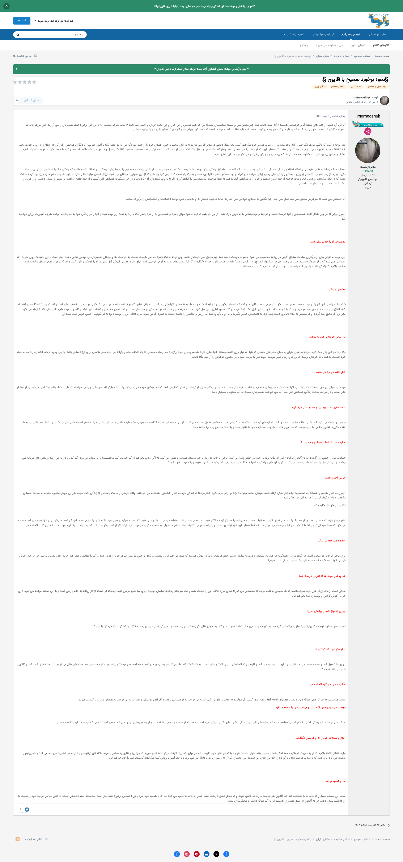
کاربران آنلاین (358, 45)
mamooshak (361, 97)
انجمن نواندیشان (351, 34)
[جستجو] (17, 34)
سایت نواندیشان (377, 34)
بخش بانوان (353, 101)
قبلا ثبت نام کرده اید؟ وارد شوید (54, 21)
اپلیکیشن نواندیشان (323, 34)
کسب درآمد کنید (294, 34)
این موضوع (34, 35)
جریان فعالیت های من (330, 45)
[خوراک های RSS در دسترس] (17, 840)
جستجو (304, 45)
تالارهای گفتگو (381, 45)
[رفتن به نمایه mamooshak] (384, 100)
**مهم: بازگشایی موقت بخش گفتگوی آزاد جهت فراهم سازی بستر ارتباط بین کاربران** (204, 6)
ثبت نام (22, 20)
